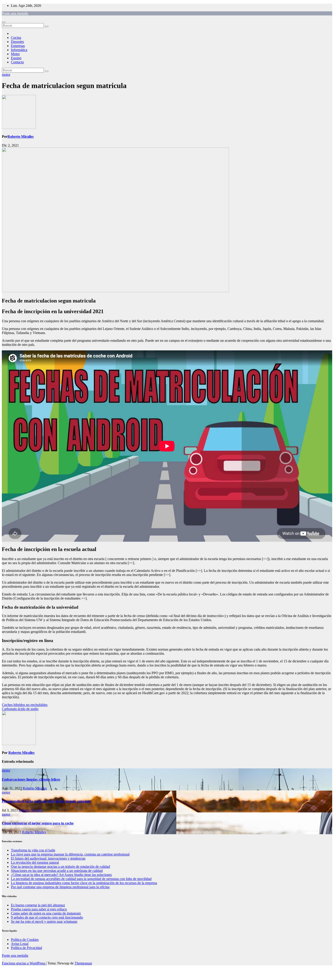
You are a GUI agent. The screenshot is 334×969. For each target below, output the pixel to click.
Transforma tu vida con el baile (33, 850)
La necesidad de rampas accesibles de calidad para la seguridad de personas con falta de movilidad (81, 879)
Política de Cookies (25, 940)
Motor (15, 54)
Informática (19, 50)
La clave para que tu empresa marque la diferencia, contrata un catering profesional (70, 854)
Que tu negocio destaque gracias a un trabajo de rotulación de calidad (60, 866)
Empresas (18, 46)
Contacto (17, 62)
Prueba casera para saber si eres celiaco (39, 909)
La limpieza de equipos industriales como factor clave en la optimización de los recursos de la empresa (84, 883)
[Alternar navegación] (3, 22)
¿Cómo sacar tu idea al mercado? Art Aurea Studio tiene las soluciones (61, 875)
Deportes (17, 42)
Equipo (16, 58)
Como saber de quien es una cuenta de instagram (46, 913)
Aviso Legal (19, 944)
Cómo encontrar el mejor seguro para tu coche (38, 823)
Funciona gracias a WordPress (24, 963)
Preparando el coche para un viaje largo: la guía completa (46, 801)
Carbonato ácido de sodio (20, 709)
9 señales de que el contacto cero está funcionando (47, 917)
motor (6, 74)
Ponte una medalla (15, 13)
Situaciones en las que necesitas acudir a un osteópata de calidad (57, 871)
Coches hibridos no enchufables (24, 705)
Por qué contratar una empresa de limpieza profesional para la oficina (60, 887)
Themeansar (83, 963)
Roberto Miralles (20, 136)
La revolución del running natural (35, 862)
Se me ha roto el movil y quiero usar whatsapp (44, 921)
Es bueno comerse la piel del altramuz (38, 905)
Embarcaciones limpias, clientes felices (31, 779)
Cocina (16, 37)
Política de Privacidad (26, 948)
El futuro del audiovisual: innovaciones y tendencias (48, 858)
